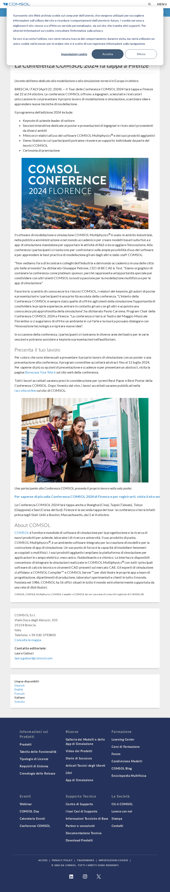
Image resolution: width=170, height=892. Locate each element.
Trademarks (85, 860)
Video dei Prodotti (79, 751)
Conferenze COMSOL (35, 826)
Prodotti (26, 744)
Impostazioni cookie (74, 54)
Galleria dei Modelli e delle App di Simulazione (85, 741)
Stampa (117, 818)
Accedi (42, 860)
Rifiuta (141, 54)
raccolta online (25, 390)
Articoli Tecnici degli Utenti (85, 765)
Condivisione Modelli (127, 761)
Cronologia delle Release (38, 773)
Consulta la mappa (28, 640)
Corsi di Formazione (126, 747)
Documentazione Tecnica (84, 833)
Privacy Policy (62, 860)
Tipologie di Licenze (34, 759)
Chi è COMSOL (122, 804)
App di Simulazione (80, 780)
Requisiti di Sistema (34, 766)
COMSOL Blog (122, 768)
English (19, 689)
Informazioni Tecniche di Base (87, 818)
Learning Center (123, 739)
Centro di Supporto (79, 804)
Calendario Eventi (32, 818)
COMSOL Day (29, 811)
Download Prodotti (79, 840)
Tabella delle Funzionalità (38, 751)
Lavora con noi (122, 811)
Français (20, 693)
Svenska (20, 701)
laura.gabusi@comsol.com (33, 658)
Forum (116, 754)
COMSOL (22, 532)
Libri (69, 773)
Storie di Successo (79, 758)
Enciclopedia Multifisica (129, 776)
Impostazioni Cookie (113, 860)
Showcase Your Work (40, 372)
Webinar (26, 804)
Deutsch (20, 685)
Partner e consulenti (80, 826)
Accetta (107, 54)
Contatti (117, 826)
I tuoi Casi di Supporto (81, 811)
